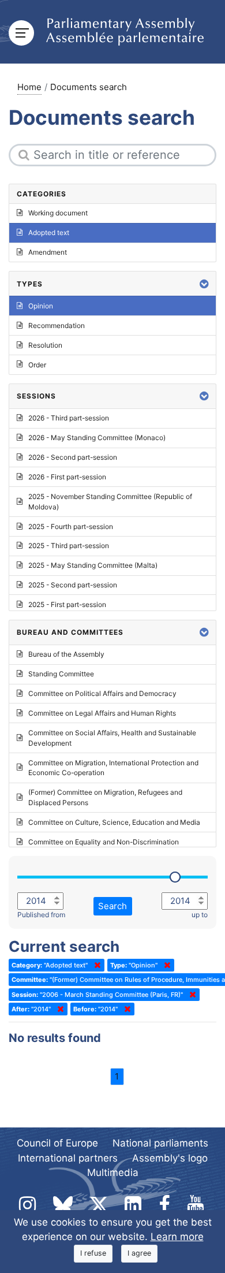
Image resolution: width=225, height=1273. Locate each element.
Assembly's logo (170, 1158)
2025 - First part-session (67, 604)
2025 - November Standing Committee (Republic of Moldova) (110, 501)
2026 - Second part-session (72, 457)
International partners (68, 1158)
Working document (58, 213)
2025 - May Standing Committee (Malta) (93, 565)
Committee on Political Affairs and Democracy (102, 693)
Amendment (47, 252)
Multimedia (112, 1172)
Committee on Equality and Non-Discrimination (103, 842)
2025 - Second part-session (72, 584)
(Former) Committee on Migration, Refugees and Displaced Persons (105, 797)
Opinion (40, 306)
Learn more (177, 1236)
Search (112, 905)
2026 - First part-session (67, 476)
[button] (204, 284)
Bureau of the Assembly (66, 654)
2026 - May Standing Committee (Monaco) (97, 437)
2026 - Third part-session (68, 418)
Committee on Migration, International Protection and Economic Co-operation (113, 767)
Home (29, 86)
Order (37, 364)
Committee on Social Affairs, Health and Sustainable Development (112, 737)
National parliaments (160, 1143)
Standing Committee (61, 673)
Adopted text (48, 232)
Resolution (45, 345)
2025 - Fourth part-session (70, 526)
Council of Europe (57, 1143)
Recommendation (56, 325)
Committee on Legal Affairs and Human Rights (102, 713)
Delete (95, 965)
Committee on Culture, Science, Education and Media (114, 822)
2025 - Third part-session (68, 545)
